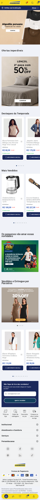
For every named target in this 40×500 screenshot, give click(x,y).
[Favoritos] (20, 496)
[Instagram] (8, 448)
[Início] (6, 496)
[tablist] (20, 164)
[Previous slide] (3, 27)
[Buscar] (13, 496)
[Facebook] (20, 448)
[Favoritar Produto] (21, 141)
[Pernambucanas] (14, 2)
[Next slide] (36, 27)
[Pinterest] (7, 455)
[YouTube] (32, 448)
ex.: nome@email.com (12, 394)
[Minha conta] (34, 496)
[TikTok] (32, 455)
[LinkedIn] (20, 455)
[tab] (20, 43)
